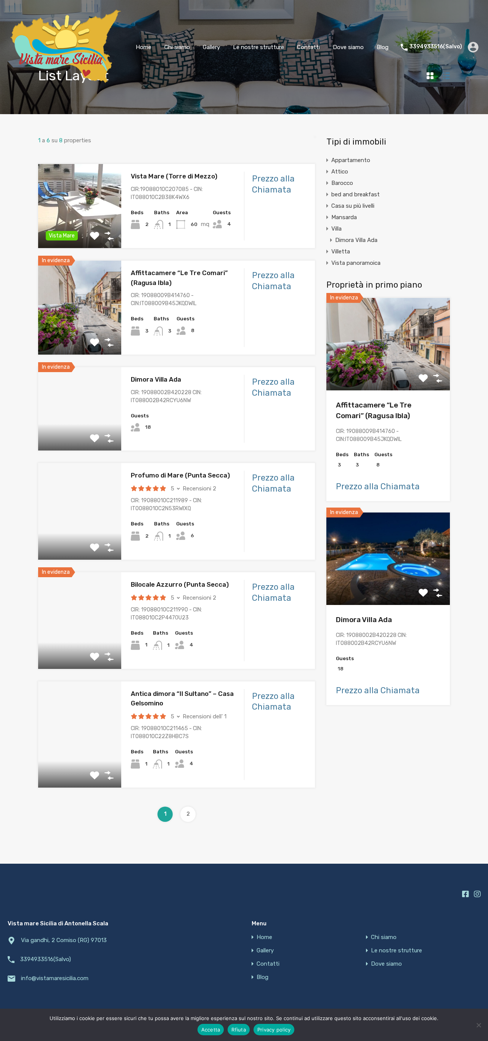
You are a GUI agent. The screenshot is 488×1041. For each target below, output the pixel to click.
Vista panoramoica (355, 262)
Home (143, 47)
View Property (79, 231)
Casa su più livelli (352, 205)
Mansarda (344, 217)
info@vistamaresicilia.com (54, 978)
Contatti (308, 47)
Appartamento (350, 160)
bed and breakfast (355, 194)
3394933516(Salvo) (435, 47)
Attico (339, 171)
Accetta (210, 1030)
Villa (336, 228)
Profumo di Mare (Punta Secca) (180, 475)
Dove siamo (348, 47)
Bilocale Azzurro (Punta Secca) (180, 584)
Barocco (342, 183)
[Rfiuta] (478, 1025)
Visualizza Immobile (388, 372)
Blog (382, 47)
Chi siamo (177, 47)
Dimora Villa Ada (156, 379)
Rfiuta (238, 1030)
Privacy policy (274, 1030)
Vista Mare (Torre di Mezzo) (174, 176)
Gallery (211, 47)
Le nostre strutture (258, 47)
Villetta (340, 251)
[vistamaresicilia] (66, 83)
